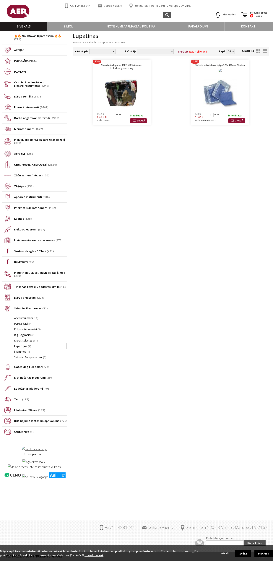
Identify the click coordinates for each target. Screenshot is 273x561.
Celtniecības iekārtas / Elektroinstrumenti (31, 83)
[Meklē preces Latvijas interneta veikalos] (34, 467)
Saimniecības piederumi (30, 357)
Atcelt (225, 553)
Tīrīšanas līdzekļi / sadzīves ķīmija (40, 287)
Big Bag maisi (24, 335)
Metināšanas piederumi (33, 377)
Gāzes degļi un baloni (31, 367)
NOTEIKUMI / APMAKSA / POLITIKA (131, 26)
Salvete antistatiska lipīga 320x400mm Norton (220, 65)
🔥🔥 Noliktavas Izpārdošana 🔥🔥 (37, 37)
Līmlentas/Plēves (29, 410)
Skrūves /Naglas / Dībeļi (34, 251)
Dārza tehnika (27, 96)
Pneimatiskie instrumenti (35, 208)
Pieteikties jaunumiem (220, 538)
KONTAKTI (248, 26)
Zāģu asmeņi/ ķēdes (31, 175)
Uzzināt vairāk (93, 555)
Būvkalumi (24, 262)
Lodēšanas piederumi (31, 388)
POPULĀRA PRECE (25, 61)
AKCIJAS (19, 50)
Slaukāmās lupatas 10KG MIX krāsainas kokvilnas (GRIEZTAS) (121, 67)
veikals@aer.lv (113, 5)
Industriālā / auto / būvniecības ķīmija (39, 274)
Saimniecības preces (31, 308)
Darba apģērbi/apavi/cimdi (36, 118)
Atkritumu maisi (26, 318)
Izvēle (243, 553)
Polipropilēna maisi (27, 329)
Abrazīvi (24, 153)
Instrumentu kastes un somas (38, 240)
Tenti (21, 399)
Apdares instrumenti (32, 197)
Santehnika (23, 432)
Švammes (22, 351)
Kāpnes (23, 218)
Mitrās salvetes (26, 340)
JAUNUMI (20, 71)
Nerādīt (192, 51)
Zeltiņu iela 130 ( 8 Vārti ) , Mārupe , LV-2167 (163, 5)
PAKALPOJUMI (198, 26)
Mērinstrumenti (28, 129)
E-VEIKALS (24, 26)
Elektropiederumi (29, 229)
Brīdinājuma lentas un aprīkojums (40, 421)
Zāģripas (23, 186)
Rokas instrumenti (31, 107)
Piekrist (263, 553)
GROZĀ (140, 120)
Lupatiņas (22, 346)
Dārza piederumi (29, 297)
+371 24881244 (80, 5)
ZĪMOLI (69, 26)
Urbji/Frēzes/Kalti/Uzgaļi (35, 164)
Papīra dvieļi (23, 323)
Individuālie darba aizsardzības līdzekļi (40, 141)
